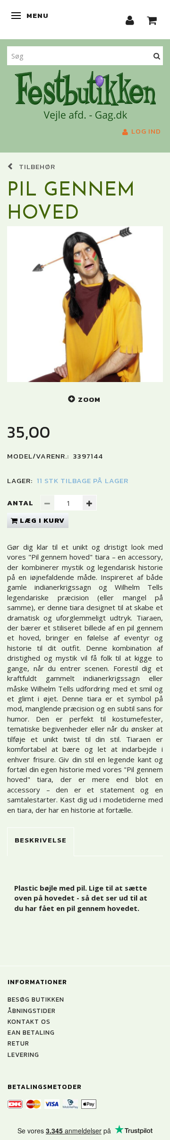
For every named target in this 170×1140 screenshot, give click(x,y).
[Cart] (152, 19)
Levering (23, 1054)
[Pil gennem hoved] (85, 304)
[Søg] (157, 55)
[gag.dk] (85, 94)
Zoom (89, 399)
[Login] (130, 19)
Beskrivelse (41, 839)
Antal (21, 502)
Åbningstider (32, 1010)
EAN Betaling (31, 1032)
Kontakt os (29, 1021)
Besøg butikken (36, 999)
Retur (18, 1043)
